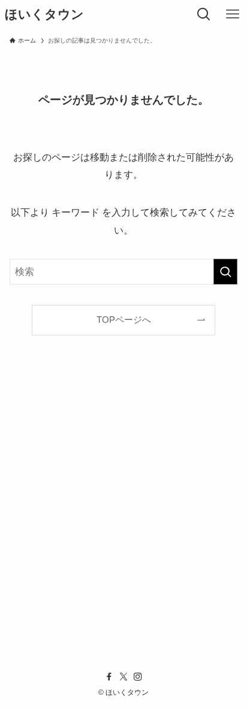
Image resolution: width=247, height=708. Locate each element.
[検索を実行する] (225, 272)
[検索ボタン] (203, 14)
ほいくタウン (44, 14)
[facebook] (109, 676)
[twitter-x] (123, 676)
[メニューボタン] (232, 14)
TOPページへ (124, 320)
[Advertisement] (123, 512)
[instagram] (137, 676)
